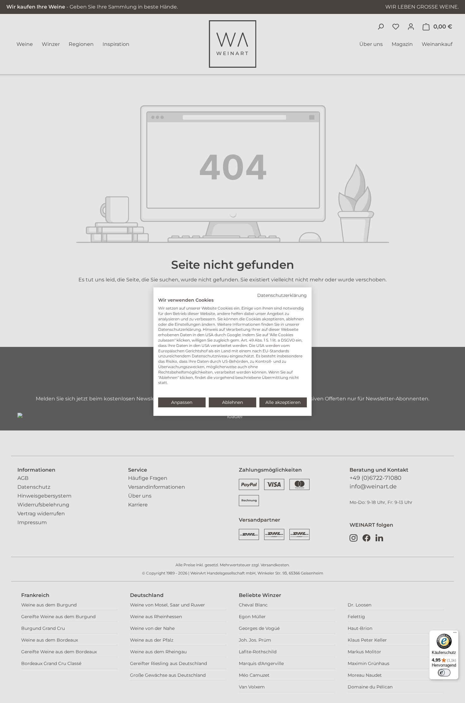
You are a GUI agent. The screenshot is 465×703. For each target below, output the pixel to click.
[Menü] (455, 634)
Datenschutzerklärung (282, 295)
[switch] (444, 672)
